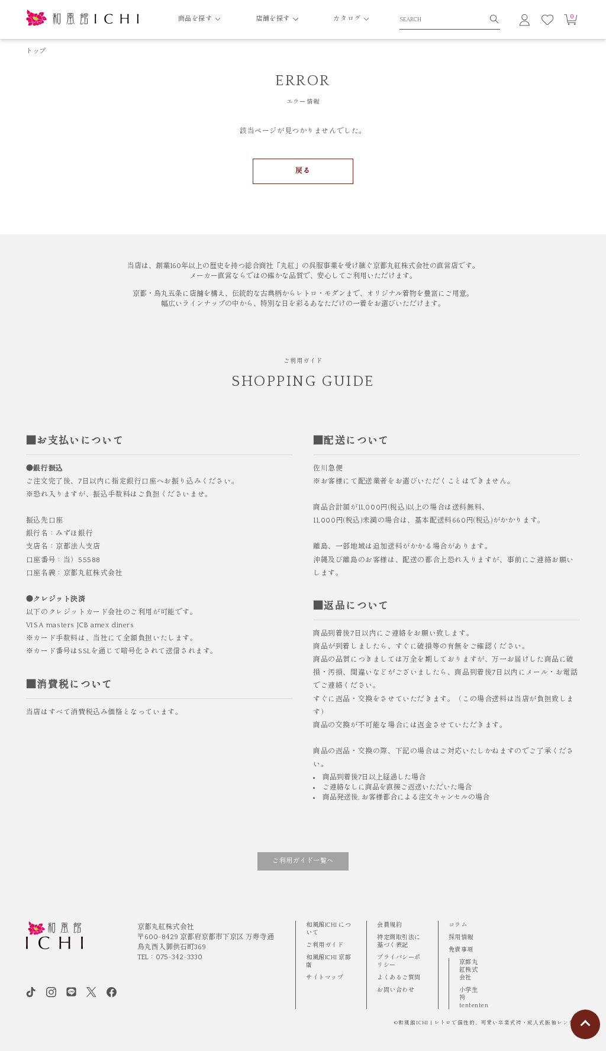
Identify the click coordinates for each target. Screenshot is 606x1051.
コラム (458, 925)
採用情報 (461, 937)
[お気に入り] (548, 20)
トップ (36, 51)
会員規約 (389, 925)
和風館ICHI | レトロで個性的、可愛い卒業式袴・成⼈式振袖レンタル (489, 1023)
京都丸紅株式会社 (468, 970)
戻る (302, 171)
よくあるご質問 (399, 977)
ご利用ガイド (324, 945)
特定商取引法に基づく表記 (399, 941)
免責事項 (461, 949)
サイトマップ (324, 977)
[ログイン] (524, 20)
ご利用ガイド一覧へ (303, 861)
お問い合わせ (395, 990)
